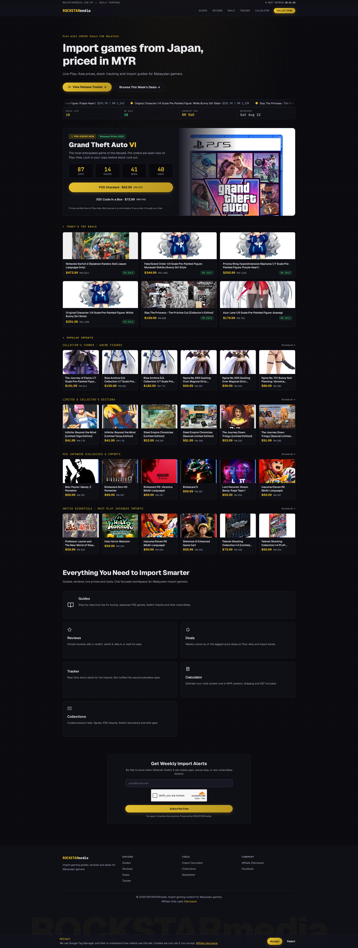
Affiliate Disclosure (253, 862)
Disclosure (190, 901)
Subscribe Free (179, 808)
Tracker (245, 10)
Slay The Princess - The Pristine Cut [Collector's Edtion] (230, 103)
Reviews (217, 10)
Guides (203, 10)
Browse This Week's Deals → (139, 87)
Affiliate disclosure (207, 943)
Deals (231, 10)
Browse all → (288, 345)
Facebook (248, 868)
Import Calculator (192, 862)
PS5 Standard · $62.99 (121, 187)
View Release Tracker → (89, 87)
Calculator (262, 10)
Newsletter (188, 874)
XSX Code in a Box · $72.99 (121, 199)
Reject (291, 941)
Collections (284, 10)
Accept (274, 941)
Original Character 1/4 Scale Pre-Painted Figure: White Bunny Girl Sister (115, 103)
